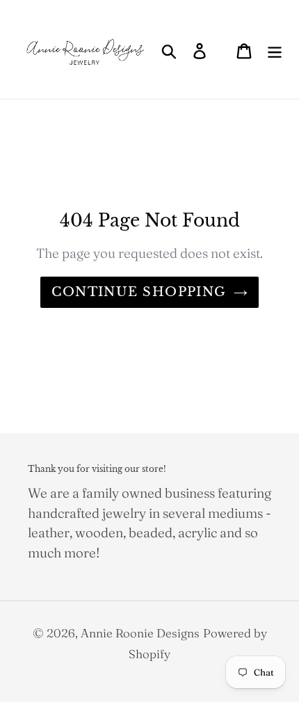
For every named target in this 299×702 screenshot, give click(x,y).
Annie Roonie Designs (140, 633)
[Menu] (274, 49)
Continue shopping (138, 292)
